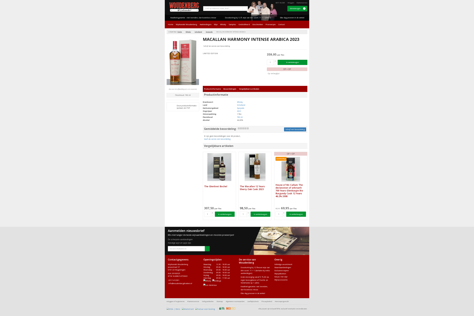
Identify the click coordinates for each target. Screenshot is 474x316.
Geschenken (257, 24)
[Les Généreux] (210, 285)
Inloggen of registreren (176, 301)
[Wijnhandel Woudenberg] (184, 7)
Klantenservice (302, 3)
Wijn (216, 24)
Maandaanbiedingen (282, 267)
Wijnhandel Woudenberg (186, 24)
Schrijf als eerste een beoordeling (216, 46)
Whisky (223, 24)
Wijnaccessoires (281, 280)
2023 (239, 111)
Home (170, 24)
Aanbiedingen (205, 24)
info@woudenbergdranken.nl (180, 283)
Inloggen (291, 3)
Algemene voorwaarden (235, 301)
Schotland (198, 32)
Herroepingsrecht (282, 301)
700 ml (240, 117)
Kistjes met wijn (281, 277)
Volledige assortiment (283, 264)
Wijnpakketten (280, 273)
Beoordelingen (229, 89)
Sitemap (220, 301)
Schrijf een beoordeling (295, 129)
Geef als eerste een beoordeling (217, 139)
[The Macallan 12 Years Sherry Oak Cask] (255, 167)
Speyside (209, 32)
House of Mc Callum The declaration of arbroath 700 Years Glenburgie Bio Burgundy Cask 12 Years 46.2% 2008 (289, 190)
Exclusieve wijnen (281, 270)
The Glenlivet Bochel (215, 186)
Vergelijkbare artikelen (249, 89)
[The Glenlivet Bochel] (219, 167)
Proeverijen (271, 24)
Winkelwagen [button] (297, 8)
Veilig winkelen (208, 301)
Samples (232, 24)
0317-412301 (173, 280)
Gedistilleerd (244, 24)
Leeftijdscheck (253, 301)
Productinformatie (212, 89)
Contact (281, 24)
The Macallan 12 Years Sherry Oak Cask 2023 (252, 188)
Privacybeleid (267, 301)
